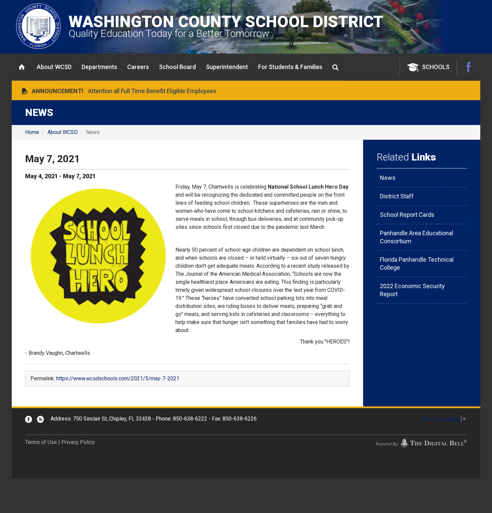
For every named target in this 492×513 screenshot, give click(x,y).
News (388, 177)
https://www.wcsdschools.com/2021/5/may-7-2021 (117, 378)
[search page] (335, 67)
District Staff (397, 196)
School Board (177, 66)
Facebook (468, 67)
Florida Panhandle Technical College (417, 263)
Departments (99, 66)
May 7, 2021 (52, 159)
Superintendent (227, 66)
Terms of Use (41, 442)
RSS (40, 419)
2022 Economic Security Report (412, 290)
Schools (435, 66)
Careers (138, 66)
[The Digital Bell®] (421, 443)
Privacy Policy (78, 442)
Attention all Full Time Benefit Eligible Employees (152, 90)
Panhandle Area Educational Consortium (416, 237)
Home (22, 67)
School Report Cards (407, 214)
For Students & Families (290, 66)
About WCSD (54, 66)
